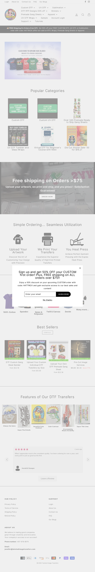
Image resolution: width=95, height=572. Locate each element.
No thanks (47, 300)
